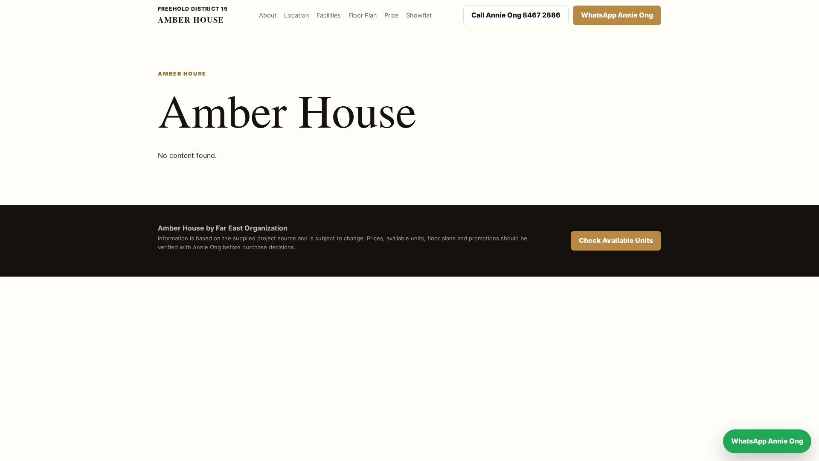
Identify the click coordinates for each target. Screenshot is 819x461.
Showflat (419, 15)
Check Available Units (616, 240)
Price (391, 15)
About (267, 15)
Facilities (329, 15)
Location (296, 15)
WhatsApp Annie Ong (617, 15)
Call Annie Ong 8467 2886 (516, 15)
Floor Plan (363, 15)
